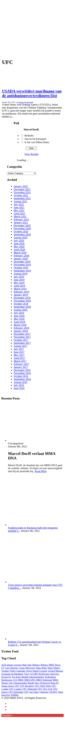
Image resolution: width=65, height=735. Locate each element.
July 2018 (19, 312)
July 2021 (19, 204)
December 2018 (22, 297)
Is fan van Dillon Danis (36, 142)
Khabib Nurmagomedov (33, 677)
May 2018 (19, 318)
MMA (21, 680)
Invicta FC (6, 677)
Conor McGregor (27, 668)
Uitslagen (44, 692)
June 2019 (19, 279)
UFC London (15, 689)
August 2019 (20, 273)
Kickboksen (50, 677)
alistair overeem (14, 665)
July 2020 (19, 240)
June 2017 (19, 352)
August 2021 (20, 201)
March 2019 (20, 288)
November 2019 (22, 264)
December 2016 (22, 370)
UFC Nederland (29, 689)
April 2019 (19, 285)
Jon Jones (16, 677)
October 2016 (21, 376)
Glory (27, 674)
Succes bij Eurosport (35, 138)
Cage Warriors (11, 668)
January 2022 (21, 186)
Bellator (36, 665)
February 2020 (21, 255)
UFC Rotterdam (16, 692)
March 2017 (20, 361)
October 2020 (21, 231)
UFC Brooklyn (27, 686)
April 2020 (19, 249)
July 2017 (19, 349)
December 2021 (22, 189)
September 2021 (22, 198)
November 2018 (22, 300)
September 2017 (22, 343)
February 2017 (21, 364)
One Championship (18, 683)
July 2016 (19, 385)
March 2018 (20, 324)
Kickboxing (6, 680)
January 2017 (21, 367)
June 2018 (19, 315)
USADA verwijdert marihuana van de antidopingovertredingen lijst (32, 93)
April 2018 (19, 321)
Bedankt (28, 135)
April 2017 (19, 358)
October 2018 (21, 303)
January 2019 (21, 294)
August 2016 (20, 382)
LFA (15, 680)
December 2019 (22, 261)
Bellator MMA (47, 665)
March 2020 (20, 252)
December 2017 (22, 334)
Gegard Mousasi (55, 671)
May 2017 (19, 355)
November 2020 (22, 228)
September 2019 (22, 270)
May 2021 (19, 210)
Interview (54, 674)
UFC (17, 686)
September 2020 (22, 234)
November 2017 (22, 337)
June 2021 (19, 207)
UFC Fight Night (43, 686)
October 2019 (21, 267)
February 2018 (21, 327)
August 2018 (20, 309)
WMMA (15, 695)
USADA (53, 692)
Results (31, 683)
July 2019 (19, 276)
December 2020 (22, 225)
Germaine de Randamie (12, 674)
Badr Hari (27, 665)
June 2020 (19, 243)
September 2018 (22, 306)
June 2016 (19, 388)
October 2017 (21, 340)
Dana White (41, 668)
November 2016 (22, 373)
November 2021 (22, 192)
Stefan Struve (7, 686)
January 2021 (21, 222)
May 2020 (19, 246)
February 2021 (21, 219)
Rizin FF (54, 683)
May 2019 (19, 282)
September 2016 (22, 379)
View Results (31, 154)
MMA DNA (30, 680)
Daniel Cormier (39, 671)
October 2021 (21, 195)
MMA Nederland (44, 680)
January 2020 (21, 258)
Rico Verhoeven (42, 683)
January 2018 (21, 330)
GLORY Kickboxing (40, 674)
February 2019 (21, 291)
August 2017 (20, 346)
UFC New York (45, 689)
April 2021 (19, 213)
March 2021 (20, 216)
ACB (3, 665)
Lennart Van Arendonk (25, 102)
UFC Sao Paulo (31, 692)
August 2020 (20, 237)
